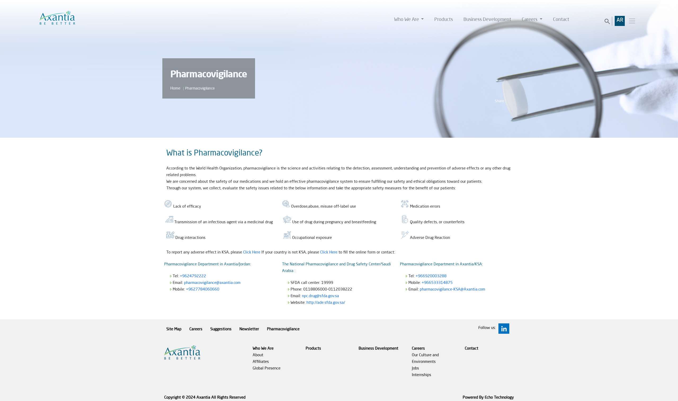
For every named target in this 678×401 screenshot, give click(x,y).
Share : (500, 101)
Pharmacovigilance (283, 329)
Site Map (173, 329)
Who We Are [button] (407, 19)
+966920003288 (431, 276)
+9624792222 (193, 276)
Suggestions (220, 329)
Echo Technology (499, 398)
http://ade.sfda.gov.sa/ (325, 303)
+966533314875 (437, 283)
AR (620, 20)
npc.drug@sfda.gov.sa (320, 296)
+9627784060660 (202, 290)
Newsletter (249, 329)
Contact (561, 19)
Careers (195, 329)
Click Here (251, 253)
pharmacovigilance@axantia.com (212, 283)
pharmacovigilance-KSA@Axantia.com (452, 290)
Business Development (487, 19)
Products (443, 19)
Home (175, 89)
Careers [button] (530, 19)
